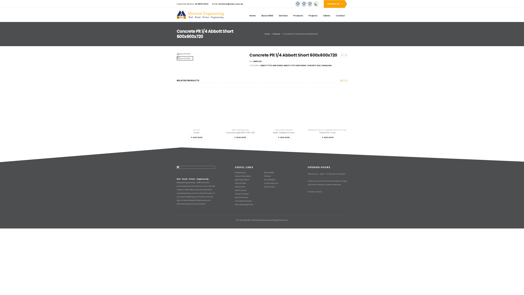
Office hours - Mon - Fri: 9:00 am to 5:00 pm (326, 174)
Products (298, 15)
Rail (319, 65)
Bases (234, 130)
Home (252, 15)
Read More (198, 137)
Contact (340, 15)
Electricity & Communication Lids (327, 130)
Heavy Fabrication (243, 176)
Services (283, 15)
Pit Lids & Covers (347, 130)
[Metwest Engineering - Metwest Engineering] (200, 14)
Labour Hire (240, 187)
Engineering (240, 172)
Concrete (311, 65)
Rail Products (240, 190)
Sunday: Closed (315, 192)
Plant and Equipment (244, 204)
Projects (313, 15)
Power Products (242, 194)
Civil (194, 130)
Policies (267, 176)
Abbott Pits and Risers (271, 65)
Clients (326, 15)
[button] (341, 80)
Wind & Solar (240, 183)
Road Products (241, 197)
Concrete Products (243, 201)
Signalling (326, 65)
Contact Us (333, 4)
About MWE (267, 15)
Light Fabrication (242, 180)
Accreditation (270, 180)
